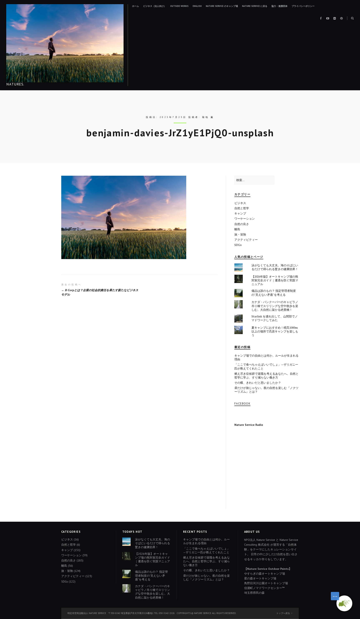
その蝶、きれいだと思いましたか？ (257, 383)
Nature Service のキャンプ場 (222, 6)
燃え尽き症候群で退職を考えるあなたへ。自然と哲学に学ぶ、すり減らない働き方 (266, 375)
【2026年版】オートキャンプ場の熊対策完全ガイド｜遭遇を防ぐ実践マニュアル (274, 280)
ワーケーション (244, 219)
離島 (237, 229)
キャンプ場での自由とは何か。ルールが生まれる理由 (266, 357)
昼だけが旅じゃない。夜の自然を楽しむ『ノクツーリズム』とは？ (266, 389)
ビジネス (240, 203)
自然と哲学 (241, 208)
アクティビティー (246, 240)
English (197, 6)
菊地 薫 (208, 117)
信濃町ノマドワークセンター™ (264, 588)
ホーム (135, 6)
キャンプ (240, 213)
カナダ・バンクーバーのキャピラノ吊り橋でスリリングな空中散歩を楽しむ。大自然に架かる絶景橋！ (274, 305)
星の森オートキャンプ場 (260, 578)
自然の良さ (241, 224)
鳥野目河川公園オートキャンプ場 (266, 583)
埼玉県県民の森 (254, 593)
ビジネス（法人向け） (154, 6)
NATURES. (15, 84)
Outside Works (179, 6)
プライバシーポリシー (303, 6)
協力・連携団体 (279, 6)
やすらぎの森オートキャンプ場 (264, 573)
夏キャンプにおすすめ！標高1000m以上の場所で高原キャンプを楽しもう (274, 331)
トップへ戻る (283, 613)
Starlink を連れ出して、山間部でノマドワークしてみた (274, 318)
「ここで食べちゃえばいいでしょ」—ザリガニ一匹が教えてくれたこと (266, 366)
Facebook (242, 403)
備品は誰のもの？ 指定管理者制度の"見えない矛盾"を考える (273, 292)
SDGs (238, 245)
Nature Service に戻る (254, 6)
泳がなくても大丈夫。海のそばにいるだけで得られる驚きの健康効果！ (274, 267)
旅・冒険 (240, 234)
